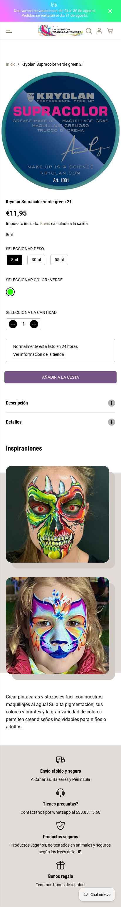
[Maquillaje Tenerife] (60, 30)
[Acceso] (99, 31)
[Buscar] (88, 31)
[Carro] (110, 31)
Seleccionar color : (34, 279)
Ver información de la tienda (38, 354)
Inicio (11, 64)
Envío (45, 223)
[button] (9, 30)
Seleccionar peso (25, 248)
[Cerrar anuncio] (110, 11)
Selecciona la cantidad (31, 312)
